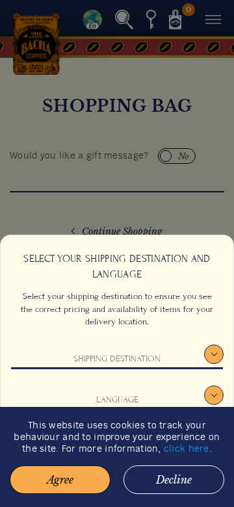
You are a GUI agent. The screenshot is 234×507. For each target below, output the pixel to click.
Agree (60, 479)
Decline (174, 479)
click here (186, 449)
